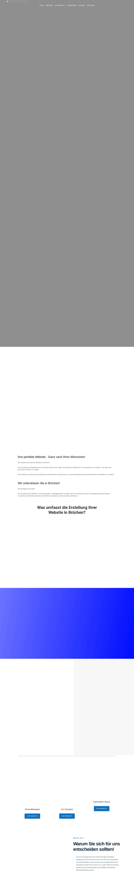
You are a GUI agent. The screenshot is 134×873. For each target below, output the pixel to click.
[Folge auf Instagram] (126, 5)
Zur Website (32, 816)
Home (41, 5)
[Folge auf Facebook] (123, 5)
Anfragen (91, 5)
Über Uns (49, 5)
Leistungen (59, 5)
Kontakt (82, 5)
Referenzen (72, 5)
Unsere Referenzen (17, 185)
